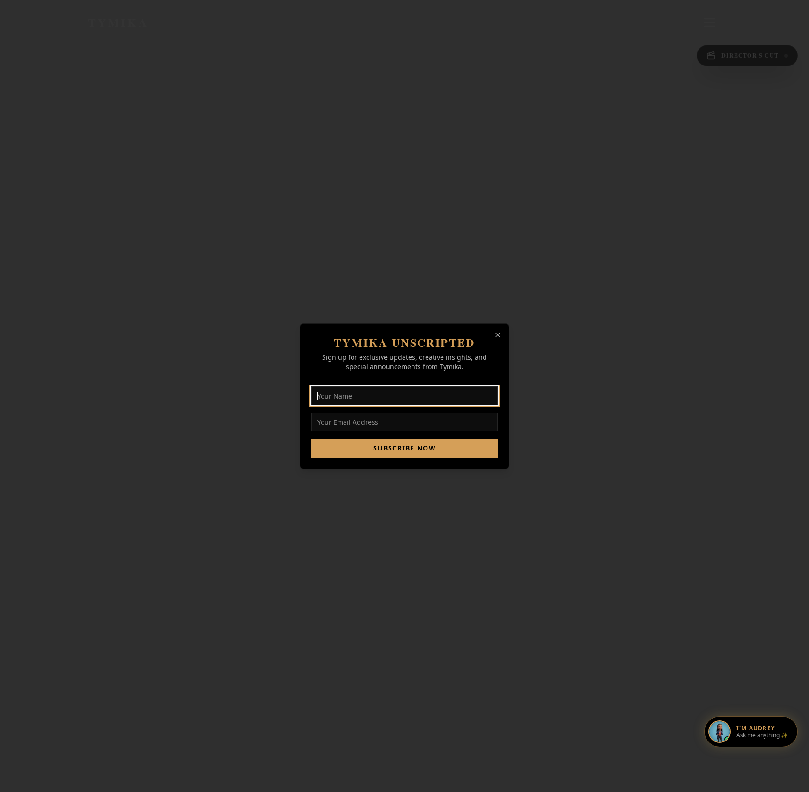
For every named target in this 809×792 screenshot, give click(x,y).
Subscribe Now (404, 447)
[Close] (497, 335)
